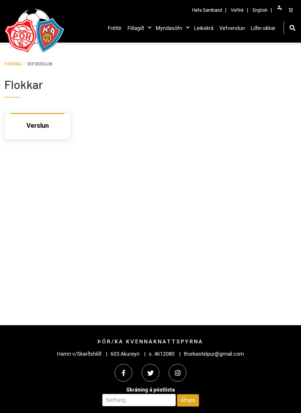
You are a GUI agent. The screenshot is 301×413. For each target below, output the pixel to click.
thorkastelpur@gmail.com (214, 354)
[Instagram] (177, 373)
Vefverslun (39, 64)
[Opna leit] (292, 27)
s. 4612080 (162, 354)
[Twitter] (150, 373)
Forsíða (12, 64)
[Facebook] (123, 373)
